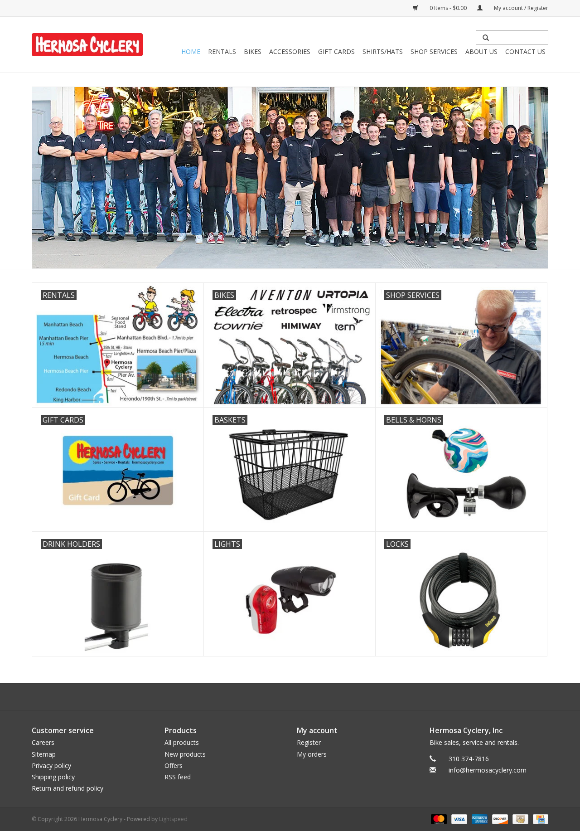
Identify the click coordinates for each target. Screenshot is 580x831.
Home (190, 51)
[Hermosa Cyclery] (87, 44)
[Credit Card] (539, 819)
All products (181, 742)
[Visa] (458, 819)
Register (309, 742)
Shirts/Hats (382, 51)
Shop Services (434, 51)
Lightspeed (173, 819)
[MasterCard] (438, 819)
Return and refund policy (67, 788)
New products (185, 754)
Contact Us (525, 51)
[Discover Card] (499, 819)
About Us (481, 51)
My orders (312, 754)
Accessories (289, 51)
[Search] (486, 37)
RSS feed (177, 777)
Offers (173, 765)
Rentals (222, 51)
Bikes (252, 51)
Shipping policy (53, 777)
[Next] (526, 172)
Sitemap (44, 754)
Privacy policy (51, 765)
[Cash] (519, 819)
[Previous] (53, 172)
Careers (43, 742)
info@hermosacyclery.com (488, 770)
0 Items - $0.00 (448, 8)
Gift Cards (336, 51)
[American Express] (479, 819)
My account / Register (520, 8)
